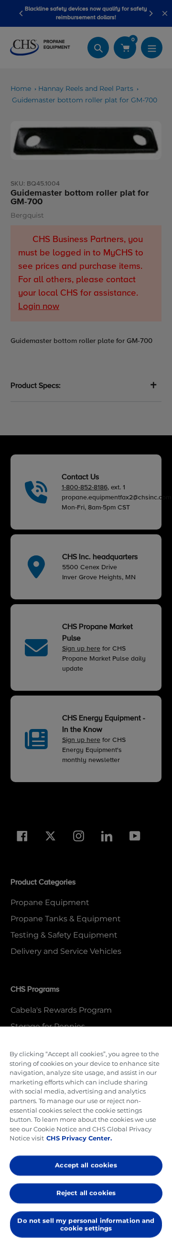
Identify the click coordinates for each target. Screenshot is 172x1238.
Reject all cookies (86, 1192)
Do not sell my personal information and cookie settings (85, 1224)
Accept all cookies (86, 1165)
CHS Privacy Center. (79, 1138)
